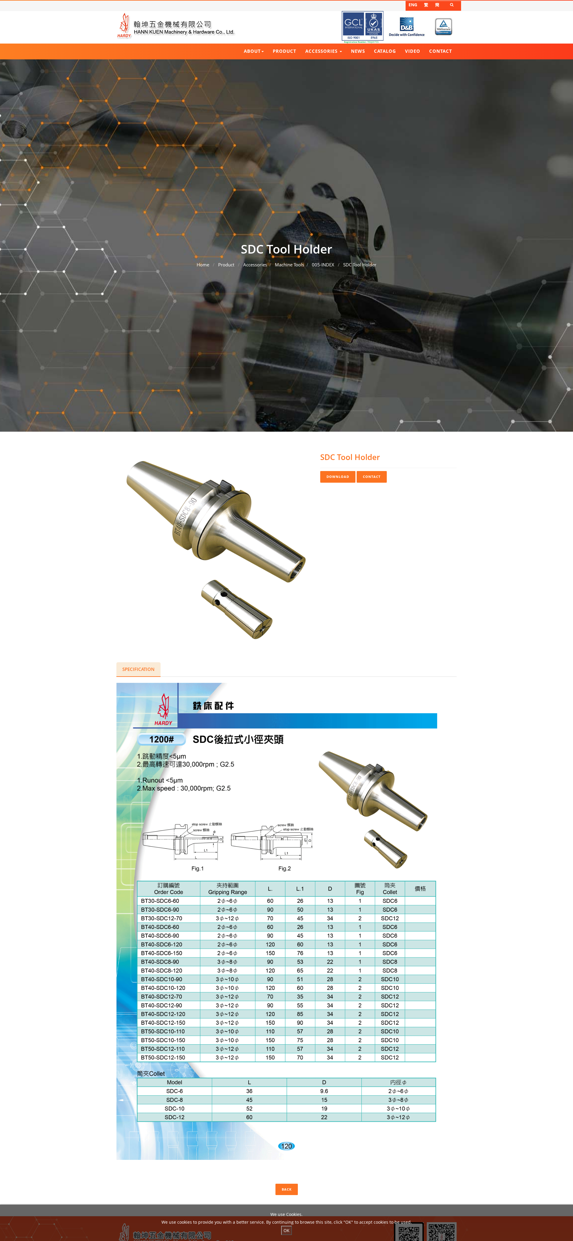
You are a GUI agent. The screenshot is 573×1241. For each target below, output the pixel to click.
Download (337, 476)
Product (284, 51)
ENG (413, 4)
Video (412, 51)
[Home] (176, 26)
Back (287, 1189)
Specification (138, 669)
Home (203, 265)
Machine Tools (289, 265)
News (358, 51)
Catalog (385, 51)
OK (286, 1230)
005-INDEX (323, 265)
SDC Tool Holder (359, 265)
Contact (440, 51)
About (252, 51)
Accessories (322, 51)
